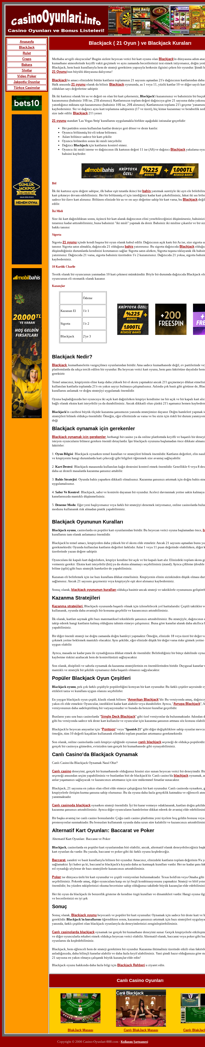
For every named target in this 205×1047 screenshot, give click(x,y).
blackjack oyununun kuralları (93, 590)
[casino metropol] (170, 334)
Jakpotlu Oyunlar (27, 82)
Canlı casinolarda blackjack (73, 932)
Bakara (27, 65)
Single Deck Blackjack (118, 716)
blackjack (181, 775)
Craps (26, 59)
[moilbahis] (140, 177)
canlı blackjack (149, 742)
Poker (56, 877)
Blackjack (166, 59)
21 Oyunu (59, 72)
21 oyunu (78, 84)
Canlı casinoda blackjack (71, 805)
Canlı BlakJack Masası (141, 1030)
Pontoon (108, 729)
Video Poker (26, 76)
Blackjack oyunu (84, 915)
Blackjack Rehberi (131, 965)
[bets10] (27, 109)
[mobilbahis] (27, 417)
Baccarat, (59, 860)
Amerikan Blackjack (143, 699)
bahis (146, 191)
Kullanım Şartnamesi (134, 1041)
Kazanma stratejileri (67, 606)
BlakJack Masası (80, 1030)
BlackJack (26, 47)
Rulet (27, 53)
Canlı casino (61, 771)
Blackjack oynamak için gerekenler (79, 437)
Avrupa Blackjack (187, 704)
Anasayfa (27, 42)
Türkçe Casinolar (27, 88)
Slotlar (27, 70)
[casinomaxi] (27, 263)
